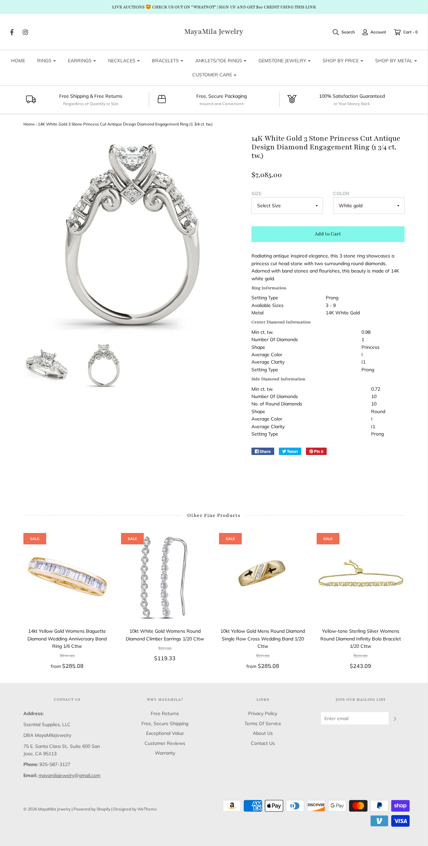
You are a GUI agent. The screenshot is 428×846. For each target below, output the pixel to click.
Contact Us (263, 743)
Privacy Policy (262, 713)
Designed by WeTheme (135, 809)
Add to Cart (328, 234)
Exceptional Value (165, 733)
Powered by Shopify (92, 809)
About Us (263, 733)
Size (256, 193)
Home (29, 124)
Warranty (165, 753)
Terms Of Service (262, 723)
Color (341, 193)
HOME (18, 61)
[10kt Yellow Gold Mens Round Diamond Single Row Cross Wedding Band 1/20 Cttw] (263, 577)
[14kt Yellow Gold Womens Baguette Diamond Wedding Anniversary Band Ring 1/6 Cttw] (67, 577)
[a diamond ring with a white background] (103, 365)
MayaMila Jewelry (213, 31)
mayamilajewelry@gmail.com (69, 775)
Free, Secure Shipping (164, 723)
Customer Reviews (164, 743)
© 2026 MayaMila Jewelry (47, 809)
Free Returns (165, 713)
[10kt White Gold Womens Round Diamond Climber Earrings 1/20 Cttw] (165, 577)
